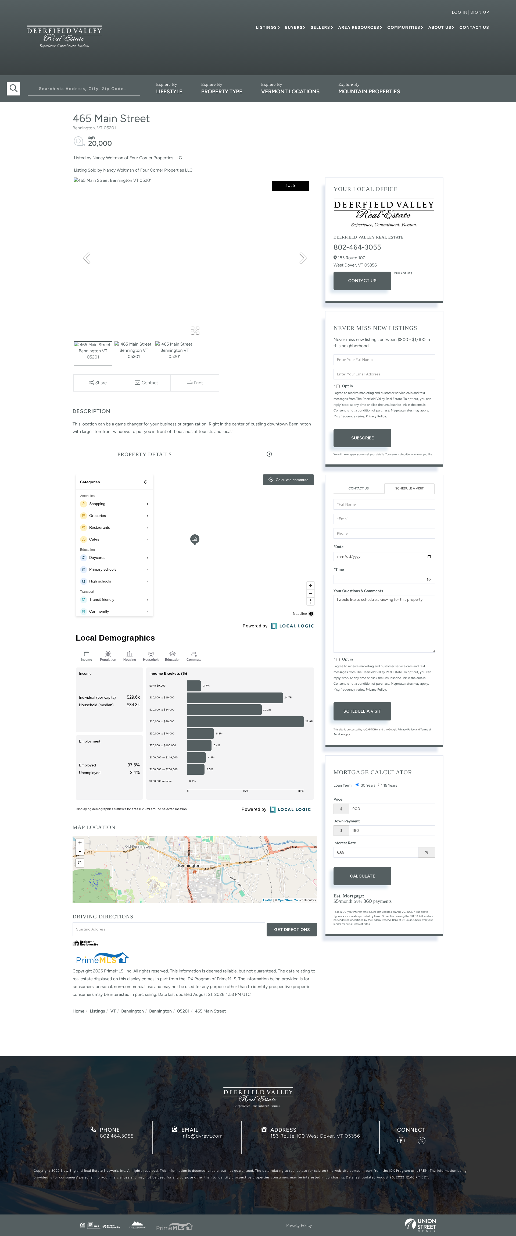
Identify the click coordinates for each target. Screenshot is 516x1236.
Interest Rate (345, 843)
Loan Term (343, 785)
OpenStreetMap (289, 900)
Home (78, 1011)
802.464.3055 (117, 1136)
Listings (97, 1011)
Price (338, 799)
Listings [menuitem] (266, 27)
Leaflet (268, 900)
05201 (183, 1011)
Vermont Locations (290, 91)
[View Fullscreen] (80, 863)
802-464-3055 (357, 247)
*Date (338, 547)
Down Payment (347, 821)
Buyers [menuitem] (294, 27)
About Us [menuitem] (440, 27)
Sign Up (479, 12)
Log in (460, 12)
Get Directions (292, 929)
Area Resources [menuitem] (358, 27)
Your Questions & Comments (358, 591)
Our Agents (403, 273)
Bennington (132, 1011)
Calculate (362, 876)
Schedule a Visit (409, 488)
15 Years (390, 785)
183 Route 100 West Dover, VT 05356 (315, 1136)
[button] (13, 88)
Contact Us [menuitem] (474, 27)
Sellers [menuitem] (320, 27)
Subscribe (362, 438)
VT (113, 1011)
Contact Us (362, 280)
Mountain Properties (369, 91)
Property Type (221, 91)
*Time (339, 569)
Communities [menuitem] (403, 27)
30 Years (368, 785)
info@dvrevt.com (202, 1136)
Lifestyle (169, 91)
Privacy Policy (376, 416)
